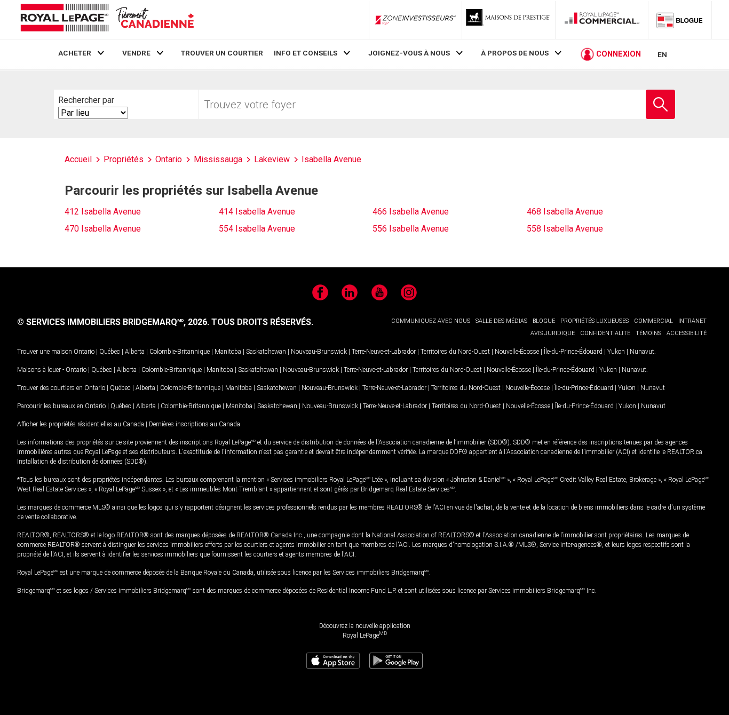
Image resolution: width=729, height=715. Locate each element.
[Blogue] (680, 20)
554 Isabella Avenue (257, 229)
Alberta (135, 351)
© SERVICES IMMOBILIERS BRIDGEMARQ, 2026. (113, 322)
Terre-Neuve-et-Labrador (384, 351)
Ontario (84, 351)
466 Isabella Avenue (411, 211)
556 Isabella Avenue (411, 229)
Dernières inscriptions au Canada (194, 424)
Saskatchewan (266, 351)
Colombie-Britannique (179, 351)
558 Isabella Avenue (565, 229)
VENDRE (136, 53)
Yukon (616, 351)
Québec (109, 351)
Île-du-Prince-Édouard (573, 351)
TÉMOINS (648, 333)
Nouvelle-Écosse (517, 351)
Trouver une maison (44, 351)
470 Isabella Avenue (103, 229)
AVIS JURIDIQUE (552, 333)
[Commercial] (602, 20)
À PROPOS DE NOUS (515, 53)
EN (662, 54)
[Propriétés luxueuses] (508, 19)
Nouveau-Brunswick (319, 351)
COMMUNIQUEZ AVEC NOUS (430, 320)
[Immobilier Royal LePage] (106, 19)
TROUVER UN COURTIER (222, 53)
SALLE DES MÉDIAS (501, 320)
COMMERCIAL (653, 320)
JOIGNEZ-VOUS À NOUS (409, 53)
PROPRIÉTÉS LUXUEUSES (594, 320)
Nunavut (642, 351)
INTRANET (692, 320)
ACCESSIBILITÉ (687, 333)
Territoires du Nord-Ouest (455, 351)
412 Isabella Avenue (103, 211)
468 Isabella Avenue (565, 211)
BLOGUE (544, 320)
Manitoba (228, 351)
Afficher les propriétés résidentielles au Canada (80, 424)
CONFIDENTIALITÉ (605, 333)
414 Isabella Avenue (257, 211)
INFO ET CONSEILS (305, 53)
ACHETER (74, 53)
